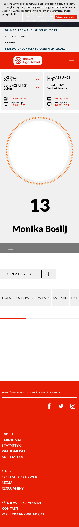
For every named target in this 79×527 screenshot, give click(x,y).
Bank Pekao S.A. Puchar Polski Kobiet (31, 30)
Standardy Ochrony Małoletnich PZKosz (35, 48)
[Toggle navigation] (71, 60)
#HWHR (10, 42)
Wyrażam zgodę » (66, 17)
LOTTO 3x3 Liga (15, 36)
